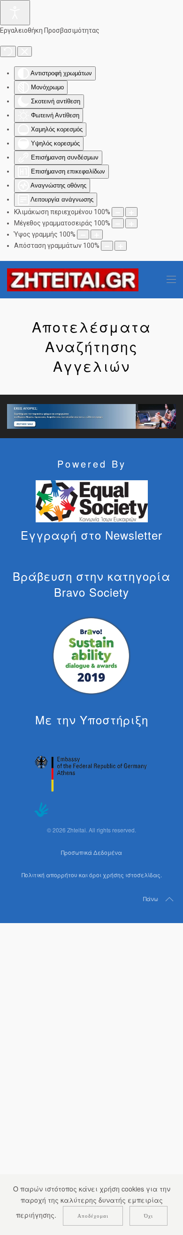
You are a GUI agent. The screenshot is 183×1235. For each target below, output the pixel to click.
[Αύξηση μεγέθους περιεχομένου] (131, 212)
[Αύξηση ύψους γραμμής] (97, 234)
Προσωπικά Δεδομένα (91, 852)
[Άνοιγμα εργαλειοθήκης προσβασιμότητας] (15, 12)
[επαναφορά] (8, 51)
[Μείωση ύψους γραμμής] (83, 234)
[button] (171, 279)
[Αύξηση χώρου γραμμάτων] (120, 246)
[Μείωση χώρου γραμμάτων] (107, 246)
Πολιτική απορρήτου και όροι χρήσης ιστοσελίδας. (92, 875)
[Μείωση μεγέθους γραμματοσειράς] (118, 223)
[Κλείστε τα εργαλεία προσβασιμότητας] (24, 51)
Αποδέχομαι (92, 1216)
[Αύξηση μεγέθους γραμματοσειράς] (131, 223)
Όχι (148, 1216)
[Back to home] (72, 279)
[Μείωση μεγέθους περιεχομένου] (118, 212)
